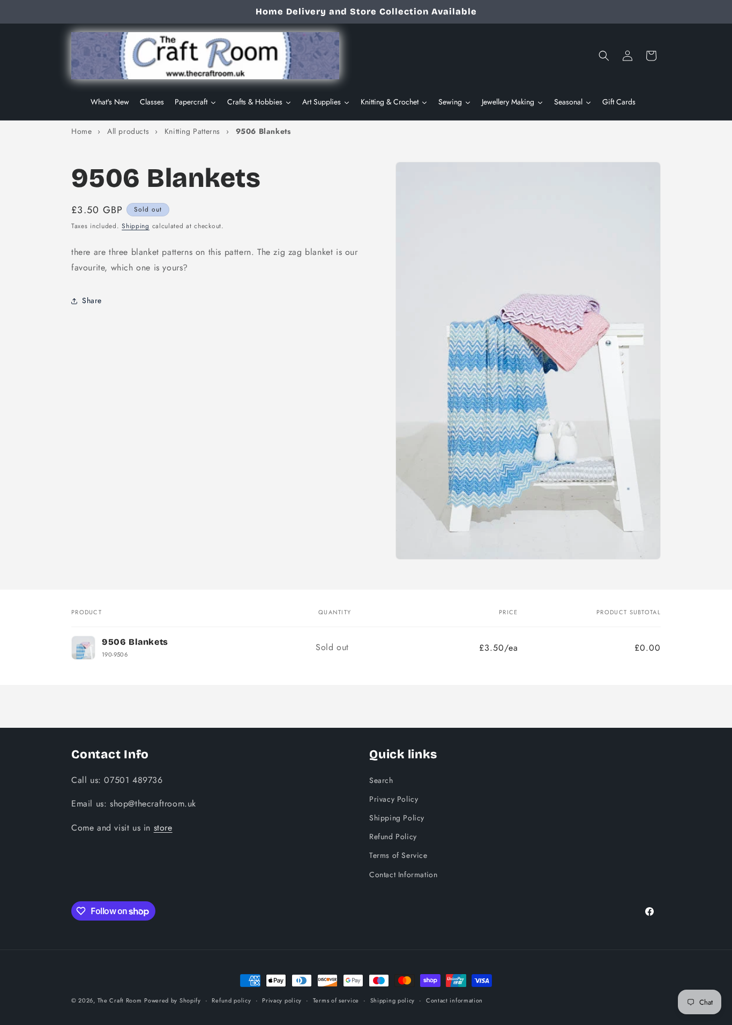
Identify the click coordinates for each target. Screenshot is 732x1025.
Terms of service (336, 1000)
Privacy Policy (393, 799)
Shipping (136, 226)
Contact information (454, 1000)
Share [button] (92, 301)
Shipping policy (392, 1000)
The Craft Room (120, 1000)
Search (381, 780)
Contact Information (403, 874)
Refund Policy (393, 836)
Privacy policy (282, 1000)
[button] (604, 55)
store (163, 827)
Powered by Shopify (172, 1000)
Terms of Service (398, 855)
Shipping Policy (396, 817)
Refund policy (231, 1000)
